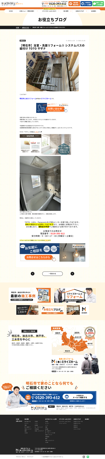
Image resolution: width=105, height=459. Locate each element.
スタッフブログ (77, 429)
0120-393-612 (47, 398)
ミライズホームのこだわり (65, 421)
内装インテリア (28, 429)
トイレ (36, 423)
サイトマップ (30, 456)
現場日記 (76, 427)
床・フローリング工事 (50, 433)
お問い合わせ (19, 421)
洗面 (26, 425)
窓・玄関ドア (27, 427)
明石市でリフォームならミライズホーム (54, 456)
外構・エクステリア (39, 431)
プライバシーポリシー (21, 456)
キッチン (27, 423)
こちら (36, 132)
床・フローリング (39, 427)
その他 (26, 433)
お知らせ (76, 425)
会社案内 (87, 419)
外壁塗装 (37, 429)
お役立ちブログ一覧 (78, 421)
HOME (17, 419)
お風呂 (36, 421)
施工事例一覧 (27, 421)
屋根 (26, 431)
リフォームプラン (63, 423)
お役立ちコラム (77, 423)
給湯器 (36, 425)
